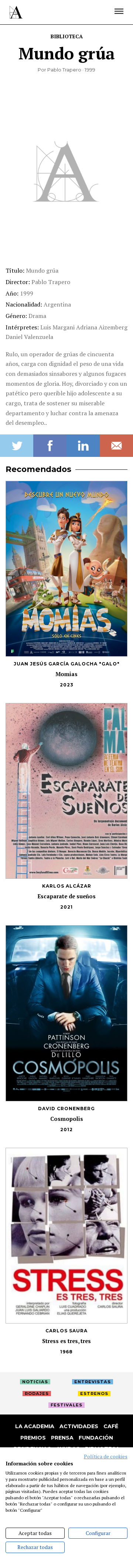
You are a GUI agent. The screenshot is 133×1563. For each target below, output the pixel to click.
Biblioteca (67, 36)
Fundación (96, 1437)
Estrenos (94, 1393)
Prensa (62, 1437)
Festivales (66, 1405)
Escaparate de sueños (67, 896)
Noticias (35, 1381)
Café (110, 1426)
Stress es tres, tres (66, 1341)
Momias (66, 674)
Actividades (78, 1426)
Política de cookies (105, 1456)
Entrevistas (92, 1381)
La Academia (34, 1426)
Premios (33, 1437)
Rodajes (37, 1393)
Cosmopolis (66, 1118)
